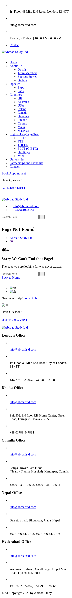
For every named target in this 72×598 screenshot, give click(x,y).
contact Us (30, 298)
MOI (21, 155)
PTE (20, 141)
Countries (16, 94)
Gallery (22, 80)
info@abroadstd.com (26, 206)
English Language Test (24, 134)
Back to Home (11, 277)
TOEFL (23, 145)
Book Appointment (14, 173)
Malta (21, 127)
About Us (16, 66)
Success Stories (27, 76)
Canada (22, 112)
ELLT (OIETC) (28, 148)
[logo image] (15, 199)
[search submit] (42, 217)
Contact (14, 45)
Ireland (22, 109)
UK (20, 98)
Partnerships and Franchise (26, 163)
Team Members (27, 73)
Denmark (23, 116)
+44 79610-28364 (14, 319)
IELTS (22, 138)
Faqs (21, 91)
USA (21, 105)
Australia (23, 102)
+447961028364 (13, 187)
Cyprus (22, 123)
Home (13, 62)
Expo (21, 87)
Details (22, 69)
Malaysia (23, 130)
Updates (15, 84)
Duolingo (24, 152)
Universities (17, 159)
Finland (22, 120)
